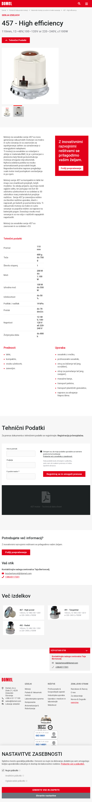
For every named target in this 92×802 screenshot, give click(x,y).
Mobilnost (52, 705)
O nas (73, 692)
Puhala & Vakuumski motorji (18, 10)
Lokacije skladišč (12, 704)
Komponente (30, 702)
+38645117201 (12, 577)
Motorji (28, 689)
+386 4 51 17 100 (12, 698)
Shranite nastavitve (46, 795)
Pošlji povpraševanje (71, 168)
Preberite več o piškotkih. (73, 764)
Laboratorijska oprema (34, 699)
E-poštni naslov (13, 471)
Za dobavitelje (77, 696)
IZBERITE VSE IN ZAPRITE (46, 790)
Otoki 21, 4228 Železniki (11, 691)
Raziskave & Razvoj (79, 689)
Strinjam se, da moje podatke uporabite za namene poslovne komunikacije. (62, 454)
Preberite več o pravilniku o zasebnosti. (57, 456)
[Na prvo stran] (7, 3)
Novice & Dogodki (78, 699)
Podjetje (10, 460)
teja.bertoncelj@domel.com (18, 573)
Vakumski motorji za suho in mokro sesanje (45, 10)
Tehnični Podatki (17, 40)
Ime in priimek (12, 449)
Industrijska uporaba (56, 695)
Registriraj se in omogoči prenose (64, 474)
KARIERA (74, 703)
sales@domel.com (13, 701)
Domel (4, 10)
